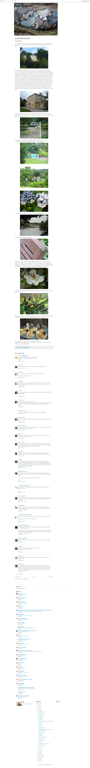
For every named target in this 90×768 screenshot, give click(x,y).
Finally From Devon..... (42, 732)
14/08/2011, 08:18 (21, 447)
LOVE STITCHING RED (22, 658)
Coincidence (20, 598)
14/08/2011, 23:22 (21, 542)
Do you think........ (41, 724)
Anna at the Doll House (22, 485)
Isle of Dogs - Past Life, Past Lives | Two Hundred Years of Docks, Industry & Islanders (35, 610)
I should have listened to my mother (25, 679)
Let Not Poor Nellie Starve (22, 594)
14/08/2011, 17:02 (21, 511)
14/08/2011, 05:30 (21, 413)
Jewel (19, 555)
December (40, 711)
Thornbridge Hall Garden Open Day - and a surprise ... (45, 730)
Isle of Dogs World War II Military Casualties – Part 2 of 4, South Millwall (30, 611)
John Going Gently (21, 355)
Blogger (50, 764)
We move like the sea (21, 655)
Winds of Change (21, 683)
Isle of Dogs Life (21, 614)
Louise (19, 371)
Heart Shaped (22, 5)
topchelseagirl (21, 425)
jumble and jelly (21, 643)
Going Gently (20, 593)
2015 (38, 703)
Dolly (19, 459)
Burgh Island (40, 738)
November (40, 713)
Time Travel (40, 726)
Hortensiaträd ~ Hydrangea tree (23, 672)
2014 (38, 705)
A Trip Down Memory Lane (22, 640)
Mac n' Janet (20, 496)
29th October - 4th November (23, 644)
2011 (38, 710)
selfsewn (19, 635)
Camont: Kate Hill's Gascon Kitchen (25, 650)
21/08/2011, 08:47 (21, 571)
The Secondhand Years (22, 654)
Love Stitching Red (21, 659)
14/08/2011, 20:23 (21, 521)
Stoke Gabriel (40, 733)
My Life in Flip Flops (21, 601)
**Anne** (20, 400)
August (39, 718)
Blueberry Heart (21, 471)
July (39, 747)
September (40, 716)
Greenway (40, 742)
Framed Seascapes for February (23, 619)
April (39, 752)
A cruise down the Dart (42, 737)
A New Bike (40, 735)
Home (34, 576)
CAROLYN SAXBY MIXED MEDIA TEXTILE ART (27, 630)
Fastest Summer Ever (21, 623)
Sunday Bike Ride (41, 727)
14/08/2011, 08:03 (21, 430)
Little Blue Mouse (21, 538)
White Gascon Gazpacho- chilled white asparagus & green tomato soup (30, 651)
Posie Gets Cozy (21, 622)
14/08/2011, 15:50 (21, 501)
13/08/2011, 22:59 (21, 386)
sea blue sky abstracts (22, 618)
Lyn (19, 390)
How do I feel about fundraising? (23, 676)
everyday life (20, 606)
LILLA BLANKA (21, 671)
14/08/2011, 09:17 (21, 455)
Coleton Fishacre (41, 740)
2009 (38, 761)
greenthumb (20, 417)
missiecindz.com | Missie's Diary (24, 639)
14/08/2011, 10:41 (21, 492)
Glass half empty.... (41, 745)
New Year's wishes (21, 680)
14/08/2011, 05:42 (21, 421)
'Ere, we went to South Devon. (44, 743)
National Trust (26, 348)
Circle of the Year (21, 662)
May (39, 750)
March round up (20, 607)
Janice (19, 564)
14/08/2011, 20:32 (21, 534)
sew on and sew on (21, 691)
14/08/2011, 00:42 (21, 406)
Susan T (19, 442)
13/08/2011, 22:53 (21, 368)
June (39, 749)
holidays (22, 348)
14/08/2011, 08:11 (21, 438)
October (40, 714)
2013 (38, 706)
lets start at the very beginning (23, 636)
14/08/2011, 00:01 (21, 396)
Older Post (51, 576)
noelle (19, 364)
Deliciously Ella (21, 626)
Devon (19, 348)
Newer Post (17, 576)
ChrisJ (19, 433)
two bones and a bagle (22, 525)
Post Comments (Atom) (24, 578)
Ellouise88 (20, 505)
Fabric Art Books (20, 692)
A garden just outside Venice (23, 514)
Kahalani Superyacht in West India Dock (24, 615)
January (40, 757)
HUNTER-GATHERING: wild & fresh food (26, 687)
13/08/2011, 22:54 (21, 377)
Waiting (19, 663)
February (40, 755)
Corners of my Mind (22, 597)
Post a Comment (20, 574)
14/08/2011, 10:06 (21, 481)
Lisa (19, 546)
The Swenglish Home (22, 647)
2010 (38, 759)
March (39, 753)
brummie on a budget (22, 675)
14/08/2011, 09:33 (21, 467)
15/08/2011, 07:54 (21, 552)
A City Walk (40, 722)
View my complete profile (27, 703)
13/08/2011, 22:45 (21, 361)
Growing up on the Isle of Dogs (24, 695)
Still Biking (40, 719)
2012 (38, 708)
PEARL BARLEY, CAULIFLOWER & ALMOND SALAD (27, 627)
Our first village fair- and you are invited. (45, 721)
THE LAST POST (21, 684)
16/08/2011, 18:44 (21, 560)
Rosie (19, 451)
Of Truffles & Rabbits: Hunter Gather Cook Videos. (26, 688)
